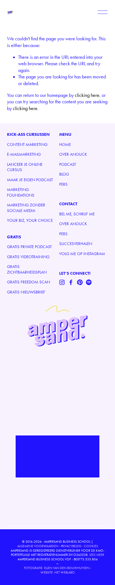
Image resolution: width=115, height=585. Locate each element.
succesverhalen (75, 243)
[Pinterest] (80, 282)
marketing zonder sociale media (26, 207)
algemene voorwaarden (37, 546)
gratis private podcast (29, 246)
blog (64, 174)
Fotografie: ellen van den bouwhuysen (56, 568)
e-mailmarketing (24, 154)
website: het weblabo (57, 572)
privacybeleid (71, 546)
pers (63, 184)
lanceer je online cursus (24, 167)
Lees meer (96, 555)
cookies (91, 546)
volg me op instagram (82, 253)
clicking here (87, 95)
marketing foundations (20, 192)
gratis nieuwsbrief (26, 292)
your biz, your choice (30, 220)
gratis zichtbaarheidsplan (27, 269)
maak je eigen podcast (30, 179)
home (65, 144)
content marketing (27, 144)
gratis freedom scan (28, 282)
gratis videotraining (28, 256)
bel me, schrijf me (77, 213)
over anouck (73, 154)
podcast (67, 164)
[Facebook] (71, 282)
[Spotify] (89, 282)
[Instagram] (62, 282)
